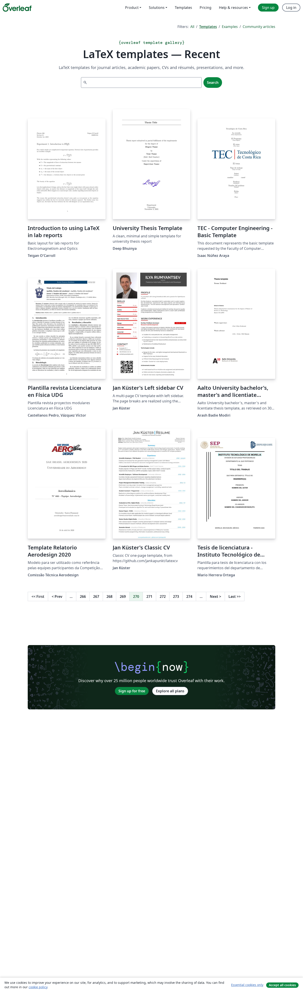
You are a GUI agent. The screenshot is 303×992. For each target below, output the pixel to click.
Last (234, 596)
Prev (57, 596)
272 (163, 596)
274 (189, 596)
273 (176, 596)
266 (83, 596)
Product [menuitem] (132, 7)
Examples (230, 26)
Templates (208, 26)
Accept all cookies (282, 985)
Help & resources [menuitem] (233, 7)
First (37, 596)
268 (109, 596)
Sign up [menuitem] (268, 7)
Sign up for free (131, 691)
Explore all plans (170, 691)
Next (215, 596)
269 (123, 596)
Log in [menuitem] (291, 7)
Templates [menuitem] (183, 7)
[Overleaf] (17, 7)
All (192, 26)
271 (149, 596)
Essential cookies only (247, 985)
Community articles (259, 26)
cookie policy (38, 987)
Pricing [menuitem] (205, 7)
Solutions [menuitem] (157, 7)
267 (96, 596)
